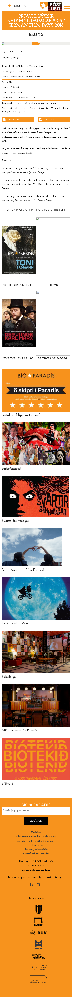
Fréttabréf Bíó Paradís (36, 853)
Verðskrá (36, 832)
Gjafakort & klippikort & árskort (36, 841)
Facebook (13, 119)
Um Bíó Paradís (36, 845)
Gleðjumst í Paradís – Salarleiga (36, 836)
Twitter (49, 119)
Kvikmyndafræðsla (36, 849)
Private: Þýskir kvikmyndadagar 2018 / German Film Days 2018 (36, 21)
